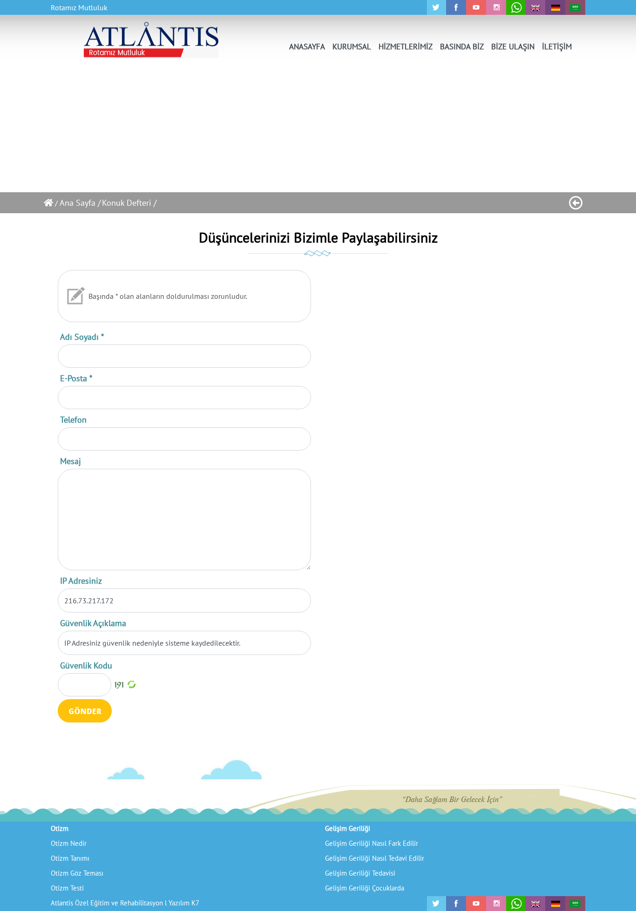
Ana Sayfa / (80, 202)
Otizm (59, 828)
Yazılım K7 (184, 902)
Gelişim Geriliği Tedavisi (360, 873)
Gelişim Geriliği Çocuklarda (364, 888)
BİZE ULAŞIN (513, 46)
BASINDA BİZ (462, 46)
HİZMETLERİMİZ (406, 46)
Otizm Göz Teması (77, 873)
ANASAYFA (307, 46)
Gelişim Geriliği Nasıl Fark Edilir (371, 843)
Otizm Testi (67, 888)
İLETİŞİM (557, 46)
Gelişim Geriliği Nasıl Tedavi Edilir (374, 858)
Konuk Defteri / (129, 202)
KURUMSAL (351, 46)
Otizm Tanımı (70, 858)
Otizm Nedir (69, 843)
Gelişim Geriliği (347, 828)
